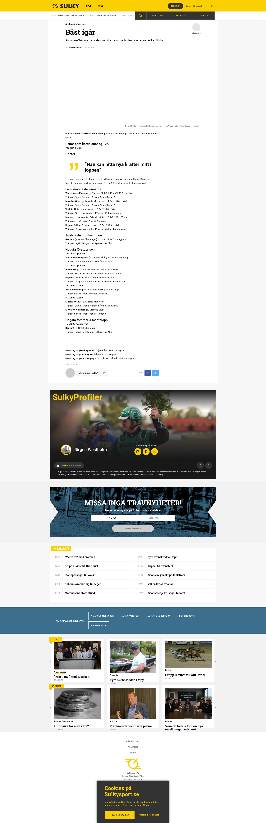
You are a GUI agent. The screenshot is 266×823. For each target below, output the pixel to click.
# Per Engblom (186, 616)
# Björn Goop (99, 625)
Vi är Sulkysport (133, 741)
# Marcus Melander (102, 616)
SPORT (89, 6)
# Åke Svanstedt (130, 616)
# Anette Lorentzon (158, 616)
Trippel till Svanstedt (67, 16)
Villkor (133, 752)
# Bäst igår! (71, 365)
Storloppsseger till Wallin (101, 16)
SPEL (100, 6)
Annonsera (133, 747)
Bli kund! (175, 6)
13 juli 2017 (91, 47)
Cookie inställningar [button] (149, 814)
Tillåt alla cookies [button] (119, 814)
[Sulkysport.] (64, 5)
